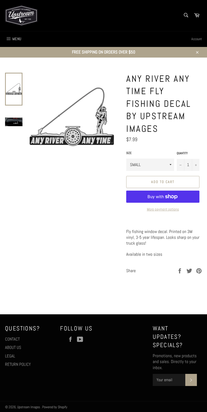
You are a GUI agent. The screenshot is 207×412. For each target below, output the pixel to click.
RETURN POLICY (18, 364)
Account (196, 39)
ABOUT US (13, 347)
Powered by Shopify (54, 407)
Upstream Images (29, 407)
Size (129, 153)
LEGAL (10, 356)
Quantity (182, 153)
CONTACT (12, 339)
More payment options (163, 209)
